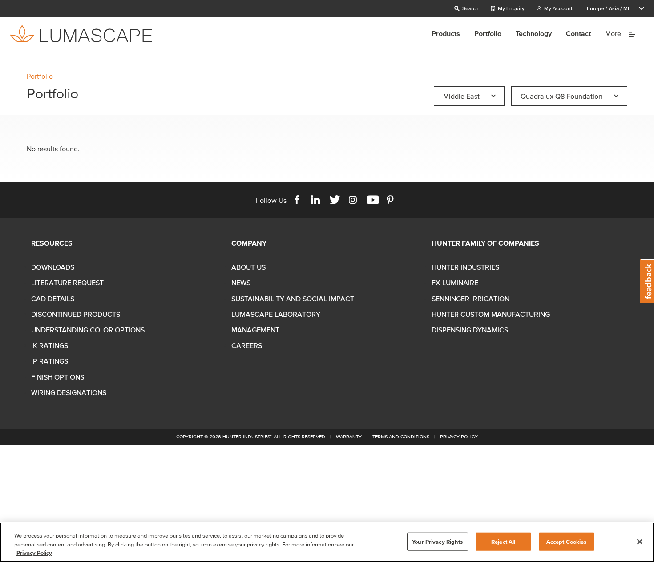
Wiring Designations (68, 392)
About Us (248, 267)
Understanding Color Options (88, 330)
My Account (558, 8)
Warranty (349, 436)
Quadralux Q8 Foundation (561, 96)
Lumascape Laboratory (275, 314)
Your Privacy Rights (437, 541)
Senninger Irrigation (470, 299)
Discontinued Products (75, 314)
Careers (246, 345)
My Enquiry (511, 8)
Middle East (461, 96)
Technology (534, 33)
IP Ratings (49, 361)
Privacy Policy (459, 436)
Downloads (52, 267)
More (614, 33)
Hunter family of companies (485, 243)
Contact (578, 33)
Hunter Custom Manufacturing (491, 314)
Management (255, 330)
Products (446, 33)
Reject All (503, 541)
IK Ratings (49, 345)
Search (470, 8)
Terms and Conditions (400, 436)
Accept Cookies (566, 541)
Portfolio (487, 33)
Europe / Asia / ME (609, 8)
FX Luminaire (455, 283)
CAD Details (52, 299)
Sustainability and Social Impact (292, 299)
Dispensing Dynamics (470, 330)
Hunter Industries (465, 267)
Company (248, 243)
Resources (52, 243)
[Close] (640, 541)
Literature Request (67, 283)
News (240, 283)
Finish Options (57, 377)
